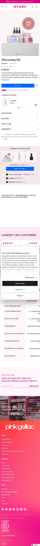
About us (4, 489)
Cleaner (13, 100)
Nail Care (4, 448)
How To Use (6, 124)
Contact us (5, 466)
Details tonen (30, 277)
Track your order (7, 471)
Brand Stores (6, 495)
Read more (5, 80)
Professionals (6, 480)
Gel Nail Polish (6, 439)
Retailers (4, 504)
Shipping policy (6, 518)
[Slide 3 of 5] (19, 54)
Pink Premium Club (7, 474)
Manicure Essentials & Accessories (13, 451)
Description (6, 113)
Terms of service (25, 514)
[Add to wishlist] (37, 85)
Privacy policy (15, 514)
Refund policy (5, 514)
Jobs (3, 501)
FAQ (3, 463)
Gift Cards (5, 454)
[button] (35, 545)
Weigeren (20, 295)
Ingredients (6, 129)
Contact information (18, 518)
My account (5, 468)
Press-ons (5, 445)
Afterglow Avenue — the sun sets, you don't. (20, 1)
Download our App (7, 477)
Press (3, 498)
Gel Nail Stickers (7, 442)
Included (5, 118)
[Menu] (2, 7)
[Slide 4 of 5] (21, 54)
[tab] (18, 107)
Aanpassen (19, 289)
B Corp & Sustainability (9, 492)
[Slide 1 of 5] (16, 54)
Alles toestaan (20, 283)
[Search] (6, 7)
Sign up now (33, 386)
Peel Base (11, 182)
